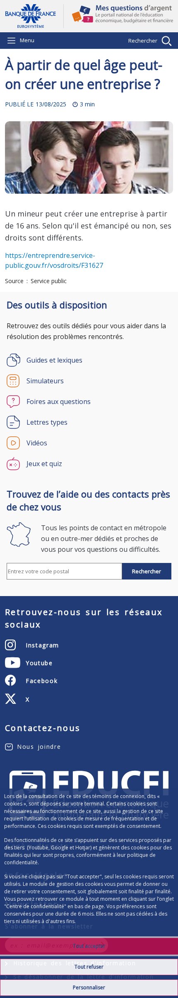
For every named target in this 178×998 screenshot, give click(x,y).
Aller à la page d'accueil (34, 16)
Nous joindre (39, 746)
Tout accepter (89, 946)
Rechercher (142, 40)
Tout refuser (89, 966)
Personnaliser (89, 987)
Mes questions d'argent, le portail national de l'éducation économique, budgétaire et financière (118, 16)
